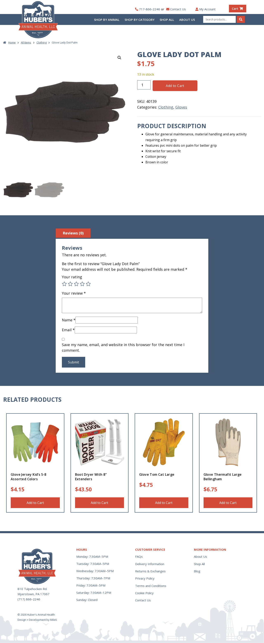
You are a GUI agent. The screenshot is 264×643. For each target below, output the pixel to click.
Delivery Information (149, 564)
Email (68, 329)
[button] (119, 57)
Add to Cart (175, 85)
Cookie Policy (144, 593)
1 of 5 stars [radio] (64, 283)
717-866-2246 (149, 9)
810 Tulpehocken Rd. (32, 589)
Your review (74, 293)
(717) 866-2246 (29, 599)
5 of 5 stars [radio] (88, 283)
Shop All (167, 20)
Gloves (181, 107)
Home (12, 42)
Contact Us (178, 9)
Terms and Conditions (150, 586)
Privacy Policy (144, 578)
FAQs (139, 556)
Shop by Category (139, 20)
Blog (197, 571)
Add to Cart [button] (35, 502)
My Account (207, 9)
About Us (187, 20)
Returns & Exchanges (150, 571)
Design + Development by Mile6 (37, 620)
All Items (26, 42)
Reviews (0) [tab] (73, 233)
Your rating (72, 276)
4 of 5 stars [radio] (82, 283)
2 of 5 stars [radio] (70, 283)
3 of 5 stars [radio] (76, 283)
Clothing (42, 42)
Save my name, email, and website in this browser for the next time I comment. (123, 347)
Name (68, 319)
